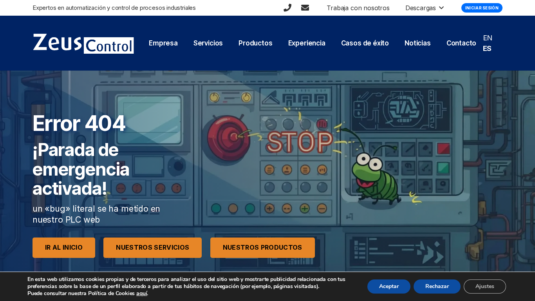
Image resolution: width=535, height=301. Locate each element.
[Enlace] (287, 8)
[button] (440, 8)
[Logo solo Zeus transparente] (83, 43)
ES (487, 48)
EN (488, 38)
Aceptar (389, 286)
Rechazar (437, 286)
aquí (141, 293)
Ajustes (484, 286)
